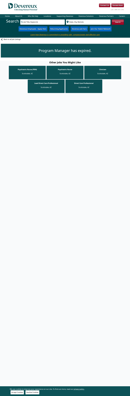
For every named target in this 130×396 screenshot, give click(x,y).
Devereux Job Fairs (79, 29)
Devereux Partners (106, 16)
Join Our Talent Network (100, 29)
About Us (18, 16)
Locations (47, 16)
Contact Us (104, 5)
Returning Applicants (59, 29)
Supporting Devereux (65, 16)
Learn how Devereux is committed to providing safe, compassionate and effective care (65, 34)
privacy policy (79, 389)
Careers (122, 16)
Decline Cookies (32, 392)
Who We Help (33, 16)
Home (7, 16)
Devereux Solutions (86, 16)
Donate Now (118, 5)
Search (118, 22)
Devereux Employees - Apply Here (33, 29)
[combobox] (42, 22)
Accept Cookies (17, 392)
